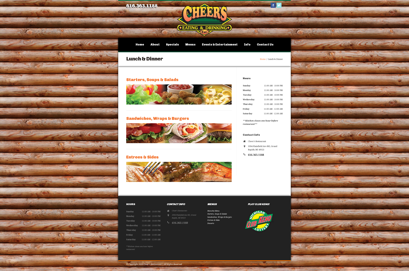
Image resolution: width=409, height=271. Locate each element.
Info (247, 44)
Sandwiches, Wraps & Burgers (157, 118)
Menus (190, 44)
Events (270, 264)
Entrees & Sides (142, 157)
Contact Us (265, 44)
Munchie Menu (213, 211)
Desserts (210, 223)
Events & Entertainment (220, 44)
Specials (172, 44)
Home (140, 44)
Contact (279, 264)
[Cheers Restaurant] (204, 36)
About (155, 44)
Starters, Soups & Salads (152, 79)
